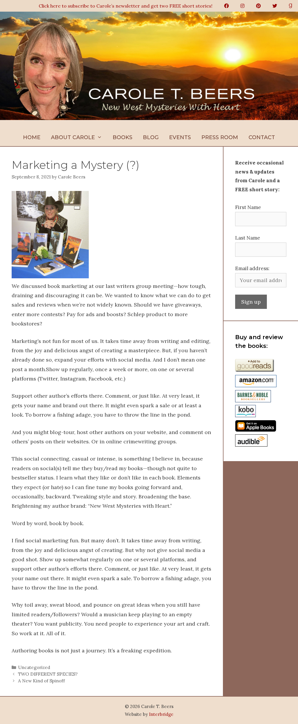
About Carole (73, 137)
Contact (262, 137)
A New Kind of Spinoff (41, 681)
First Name (248, 207)
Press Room (219, 137)
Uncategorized (34, 667)
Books (122, 137)
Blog (151, 137)
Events (180, 137)
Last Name (247, 238)
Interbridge (161, 714)
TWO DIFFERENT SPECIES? (48, 674)
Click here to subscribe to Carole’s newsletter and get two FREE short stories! (125, 6)
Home (31, 137)
